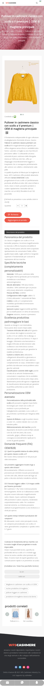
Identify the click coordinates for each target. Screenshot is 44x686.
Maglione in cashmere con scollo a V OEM (21, 584)
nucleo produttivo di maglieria (17, 588)
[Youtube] (24, 667)
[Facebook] (16, 667)
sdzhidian (28, 675)
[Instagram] (28, 667)
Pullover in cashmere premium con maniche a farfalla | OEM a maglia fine (15, 621)
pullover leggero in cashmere (16, 592)
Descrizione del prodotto (15, 232)
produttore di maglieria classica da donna (21, 596)
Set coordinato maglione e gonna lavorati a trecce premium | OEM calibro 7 (28, 621)
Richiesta (14, 214)
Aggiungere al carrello (17, 220)
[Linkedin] (20, 667)
